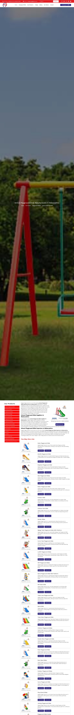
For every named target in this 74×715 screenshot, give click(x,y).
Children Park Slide (43, 508)
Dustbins (7, 433)
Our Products (30, 4)
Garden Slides (41, 519)
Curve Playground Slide (44, 682)
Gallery (40, 4)
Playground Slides (36, 205)
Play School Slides (42, 692)
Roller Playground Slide (44, 486)
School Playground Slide (10, 406)
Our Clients (46, 4)
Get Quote (48, 450)
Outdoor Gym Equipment (10, 426)
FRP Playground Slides (44, 562)
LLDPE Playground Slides (44, 552)
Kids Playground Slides (44, 475)
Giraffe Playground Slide (44, 454)
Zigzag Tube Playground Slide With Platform (50, 530)
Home (16, 4)
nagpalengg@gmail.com (32, 1)
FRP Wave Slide (42, 584)
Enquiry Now (60, 424)
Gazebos (7, 431)
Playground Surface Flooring (10, 441)
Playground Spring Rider (10, 424)
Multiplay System (8, 409)
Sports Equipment (8, 436)
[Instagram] (66, 1)
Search (56, 1)
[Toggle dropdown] (33, 5)
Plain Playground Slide (44, 649)
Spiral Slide (41, 606)
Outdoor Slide (41, 497)
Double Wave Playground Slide (46, 639)
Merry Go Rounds (8, 416)
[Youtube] (70, 1)
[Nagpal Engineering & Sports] (5, 5)
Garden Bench (8, 428)
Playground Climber (9, 419)
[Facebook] (62, 1)
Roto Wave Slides (42, 660)
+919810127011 (11, 1)
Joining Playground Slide (44, 703)
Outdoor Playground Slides (45, 671)
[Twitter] (64, 1)
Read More (40, 450)
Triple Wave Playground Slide (45, 617)
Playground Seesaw (9, 421)
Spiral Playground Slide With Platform (48, 573)
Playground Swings (9, 411)
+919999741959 (17, 1)
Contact (52, 4)
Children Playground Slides (45, 628)
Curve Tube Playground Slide (45, 541)
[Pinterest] (68, 1)
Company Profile (22, 4)
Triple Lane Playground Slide (45, 595)
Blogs (36, 4)
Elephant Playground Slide (45, 465)
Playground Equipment (9, 438)
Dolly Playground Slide (44, 443)
